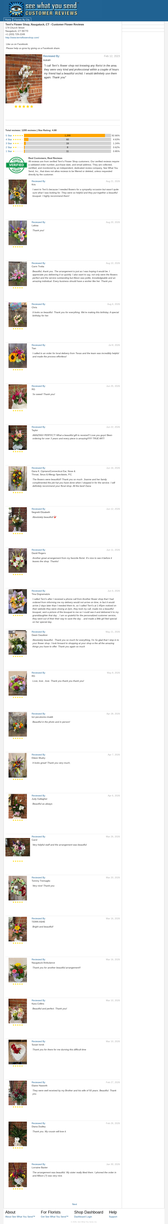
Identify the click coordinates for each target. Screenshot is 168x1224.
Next (74, 1204)
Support (113, 1216)
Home (8, 19)
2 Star (14, 147)
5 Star (14, 135)
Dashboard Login (83, 1216)
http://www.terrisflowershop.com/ (22, 37)
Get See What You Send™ (54, 1216)
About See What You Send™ (20, 1216)
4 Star (14, 139)
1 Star (14, 151)
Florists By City (22, 19)
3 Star (14, 143)
